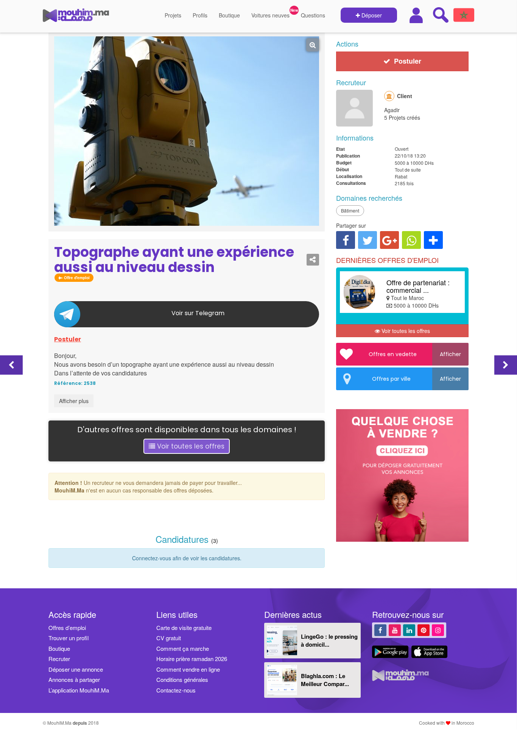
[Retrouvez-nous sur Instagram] (438, 630)
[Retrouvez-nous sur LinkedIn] (409, 630)
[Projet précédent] (11, 365)
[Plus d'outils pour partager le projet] (433, 240)
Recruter (59, 659)
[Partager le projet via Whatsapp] (411, 240)
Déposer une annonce (75, 669)
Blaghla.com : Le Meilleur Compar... (325, 680)
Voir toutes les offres (189, 446)
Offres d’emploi (67, 628)
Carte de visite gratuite (184, 628)
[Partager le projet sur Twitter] (367, 240)
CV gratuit (168, 638)
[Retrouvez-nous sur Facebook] (380, 630)
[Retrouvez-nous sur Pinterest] (423, 630)
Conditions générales (182, 679)
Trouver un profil (68, 638)
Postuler (67, 339)
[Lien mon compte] (417, 15)
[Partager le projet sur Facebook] (345, 240)
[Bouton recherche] (441, 15)
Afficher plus (74, 401)
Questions (313, 15)
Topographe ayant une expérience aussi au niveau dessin (174, 260)
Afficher (450, 354)
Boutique (229, 15)
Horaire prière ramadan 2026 (191, 659)
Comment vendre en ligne (188, 669)
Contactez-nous (176, 690)
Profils (200, 15)
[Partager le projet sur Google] (389, 240)
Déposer (371, 15)
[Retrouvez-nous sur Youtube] (395, 630)
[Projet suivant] (505, 365)
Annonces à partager (74, 679)
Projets (173, 15)
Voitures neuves (270, 15)
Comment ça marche (182, 648)
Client (404, 96)
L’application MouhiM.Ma (78, 690)
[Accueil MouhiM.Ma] (76, 18)
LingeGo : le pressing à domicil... (329, 640)
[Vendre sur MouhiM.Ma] (406, 545)
